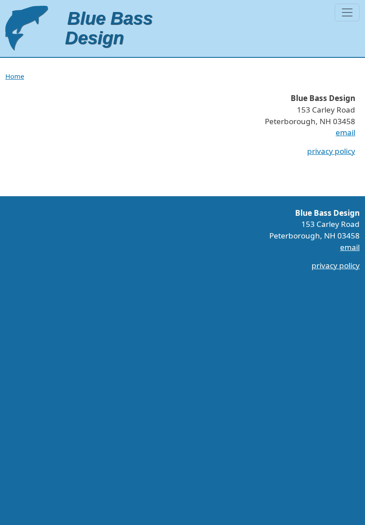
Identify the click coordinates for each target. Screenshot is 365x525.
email (345, 132)
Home (14, 76)
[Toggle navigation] (347, 12)
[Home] (80, 28)
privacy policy (331, 151)
